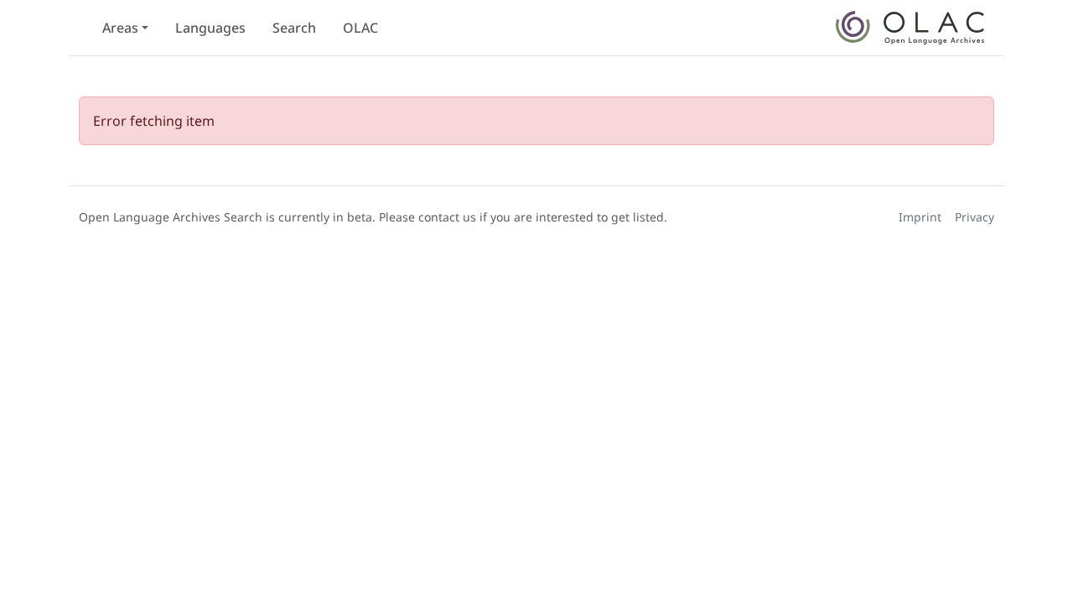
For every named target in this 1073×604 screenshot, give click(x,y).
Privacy (974, 217)
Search (294, 27)
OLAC (360, 27)
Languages (210, 27)
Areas (120, 27)
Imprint (920, 217)
